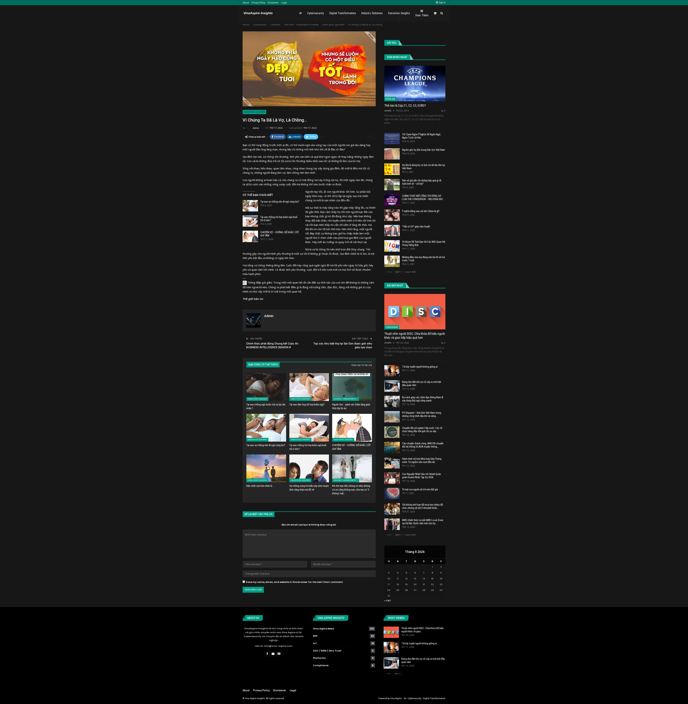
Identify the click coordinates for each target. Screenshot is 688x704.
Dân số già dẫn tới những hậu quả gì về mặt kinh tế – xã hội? (421, 182)
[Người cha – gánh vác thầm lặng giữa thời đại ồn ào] (352, 387)
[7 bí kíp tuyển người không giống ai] (392, 371)
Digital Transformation (342, 13)
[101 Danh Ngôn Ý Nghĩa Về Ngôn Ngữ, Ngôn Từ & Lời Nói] (392, 138)
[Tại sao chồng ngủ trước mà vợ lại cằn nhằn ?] (266, 387)
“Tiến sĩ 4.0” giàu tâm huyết (416, 226)
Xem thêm (421, 15)
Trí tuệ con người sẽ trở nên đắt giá (420, 489)
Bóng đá (390, 99)
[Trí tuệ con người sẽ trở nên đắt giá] (392, 493)
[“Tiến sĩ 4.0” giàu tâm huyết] (392, 230)
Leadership (392, 327)
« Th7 (387, 600)
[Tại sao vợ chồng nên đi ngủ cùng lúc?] (250, 205)
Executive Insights (399, 13)
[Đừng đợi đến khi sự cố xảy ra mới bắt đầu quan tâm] (392, 386)
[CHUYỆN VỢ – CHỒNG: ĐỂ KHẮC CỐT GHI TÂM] (250, 236)
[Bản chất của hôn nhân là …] (266, 468)
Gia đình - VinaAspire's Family (346, 399)
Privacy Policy (258, 2)
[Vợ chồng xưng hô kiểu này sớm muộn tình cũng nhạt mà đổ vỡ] (309, 468)
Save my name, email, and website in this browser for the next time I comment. (294, 582)
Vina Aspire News (323, 628)
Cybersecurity (315, 13)
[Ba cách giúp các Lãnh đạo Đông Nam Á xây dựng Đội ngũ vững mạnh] (392, 401)
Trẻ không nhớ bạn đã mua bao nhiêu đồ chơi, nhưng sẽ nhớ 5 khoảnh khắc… (422, 506)
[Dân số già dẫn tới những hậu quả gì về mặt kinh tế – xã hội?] (392, 184)
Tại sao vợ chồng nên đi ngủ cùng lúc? (279, 201)
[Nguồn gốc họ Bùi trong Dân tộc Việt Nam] (392, 154)
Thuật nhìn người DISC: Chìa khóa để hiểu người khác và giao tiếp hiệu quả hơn (414, 335)
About (246, 2)
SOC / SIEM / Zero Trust (327, 650)
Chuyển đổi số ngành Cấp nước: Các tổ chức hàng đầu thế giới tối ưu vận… (422, 429)
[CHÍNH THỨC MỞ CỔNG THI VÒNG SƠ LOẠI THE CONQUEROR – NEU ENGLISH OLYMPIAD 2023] (392, 200)
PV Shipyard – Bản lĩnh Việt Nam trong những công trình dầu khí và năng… (421, 414)
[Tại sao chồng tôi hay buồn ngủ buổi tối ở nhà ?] (250, 221)
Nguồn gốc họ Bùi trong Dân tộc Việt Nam (423, 149)
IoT (315, 643)
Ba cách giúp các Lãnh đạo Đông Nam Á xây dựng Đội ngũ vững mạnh (422, 399)
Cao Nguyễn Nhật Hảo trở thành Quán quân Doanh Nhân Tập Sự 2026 (421, 475)
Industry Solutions (372, 13)
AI (300, 13)
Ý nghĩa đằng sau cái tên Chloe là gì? (420, 211)
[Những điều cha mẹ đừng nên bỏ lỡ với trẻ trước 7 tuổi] (392, 261)
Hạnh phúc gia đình (254, 112)
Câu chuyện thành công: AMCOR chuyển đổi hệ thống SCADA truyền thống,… (422, 445)
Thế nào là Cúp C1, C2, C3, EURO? (405, 105)
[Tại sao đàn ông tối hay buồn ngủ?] (309, 387)
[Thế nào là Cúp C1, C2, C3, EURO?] (414, 83)
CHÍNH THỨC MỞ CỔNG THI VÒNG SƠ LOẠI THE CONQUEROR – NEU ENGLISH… (423, 197)
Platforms (319, 658)
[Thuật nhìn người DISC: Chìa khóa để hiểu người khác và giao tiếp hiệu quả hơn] (414, 311)
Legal (284, 2)
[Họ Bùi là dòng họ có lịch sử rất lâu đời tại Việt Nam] (392, 169)
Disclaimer (273, 2)
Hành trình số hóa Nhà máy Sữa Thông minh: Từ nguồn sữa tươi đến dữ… (421, 460)
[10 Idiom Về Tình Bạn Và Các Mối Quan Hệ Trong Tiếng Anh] (392, 246)
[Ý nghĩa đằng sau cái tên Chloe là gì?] (392, 215)
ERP (315, 636)
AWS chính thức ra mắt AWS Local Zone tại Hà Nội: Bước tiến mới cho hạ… (422, 522)
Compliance (320, 665)
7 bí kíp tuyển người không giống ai (420, 366)
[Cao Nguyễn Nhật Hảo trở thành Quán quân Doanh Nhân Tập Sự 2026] (392, 478)
